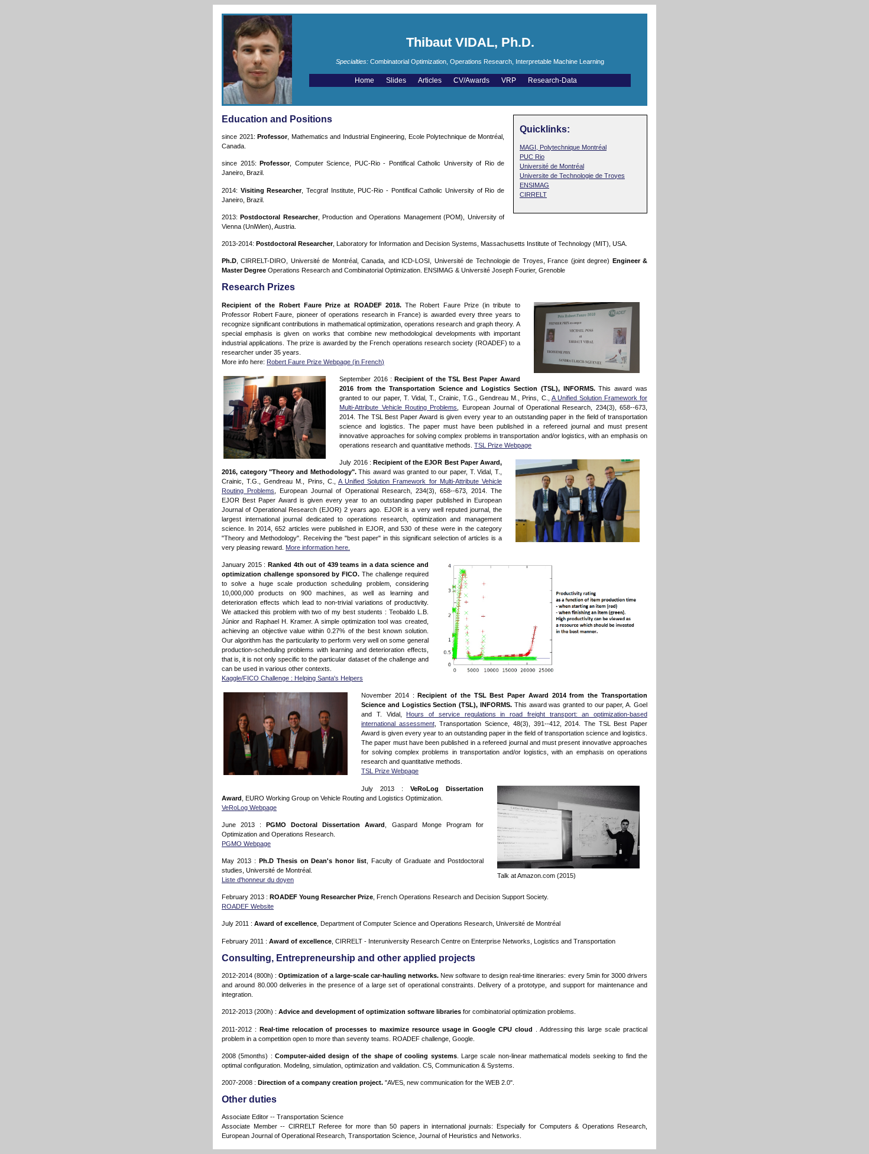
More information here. (318, 547)
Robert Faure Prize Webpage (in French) (325, 361)
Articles (430, 80)
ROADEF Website (248, 906)
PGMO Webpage (246, 843)
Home (365, 80)
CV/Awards (472, 80)
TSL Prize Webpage (502, 445)
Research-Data (553, 80)
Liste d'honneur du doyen (258, 879)
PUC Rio (532, 156)
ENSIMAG (534, 185)
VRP (509, 80)
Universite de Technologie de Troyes (572, 175)
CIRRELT (533, 194)
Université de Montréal (552, 166)
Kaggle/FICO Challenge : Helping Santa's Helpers (292, 678)
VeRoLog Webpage (249, 807)
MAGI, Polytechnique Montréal (563, 147)
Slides (397, 80)
